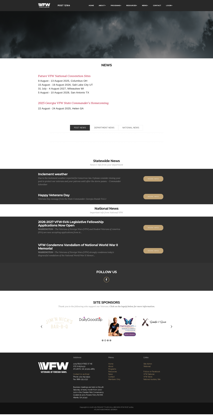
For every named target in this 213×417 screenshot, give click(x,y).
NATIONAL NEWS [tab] (130, 127)
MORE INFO (153, 179)
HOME (91, 5)
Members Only (114, 379)
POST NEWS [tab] (80, 127)
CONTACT (157, 5)
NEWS (144, 5)
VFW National (148, 374)
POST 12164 (64, 5)
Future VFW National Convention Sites (64, 76)
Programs (112, 369)
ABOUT (102, 5)
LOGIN (168, 5)
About (110, 366)
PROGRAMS (115, 5)
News (110, 374)
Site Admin (147, 364)
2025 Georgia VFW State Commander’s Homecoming (73, 103)
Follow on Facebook (151, 372)
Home (110, 364)
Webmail (147, 366)
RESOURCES (131, 5)
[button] (41, 326)
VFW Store (147, 377)
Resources (112, 372)
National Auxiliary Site (151, 379)
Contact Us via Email (81, 374)
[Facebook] (106, 279)
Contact (111, 377)
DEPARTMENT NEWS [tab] (104, 127)
